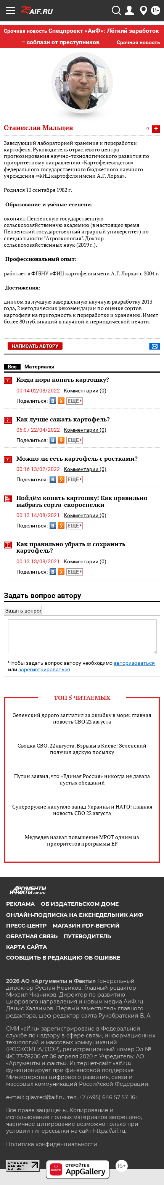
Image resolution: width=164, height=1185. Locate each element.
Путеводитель (87, 936)
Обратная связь (32, 936)
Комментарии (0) (85, 390)
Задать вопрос (23, 611)
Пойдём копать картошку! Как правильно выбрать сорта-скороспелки (82, 501)
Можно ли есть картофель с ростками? (77, 458)
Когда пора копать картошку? (62, 379)
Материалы (39, 366)
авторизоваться (134, 663)
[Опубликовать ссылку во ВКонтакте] (53, 400)
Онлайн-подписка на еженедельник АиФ (74, 915)
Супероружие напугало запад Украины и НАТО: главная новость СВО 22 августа (82, 809)
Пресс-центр (26, 925)
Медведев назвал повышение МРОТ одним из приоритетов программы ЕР (82, 840)
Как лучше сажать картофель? (63, 419)
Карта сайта (26, 947)
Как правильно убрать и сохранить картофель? (70, 547)
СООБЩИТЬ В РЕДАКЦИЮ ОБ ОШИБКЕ (63, 957)
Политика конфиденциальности (51, 1144)
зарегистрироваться (44, 669)
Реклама (20, 903)
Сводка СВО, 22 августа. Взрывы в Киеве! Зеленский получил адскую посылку (82, 748)
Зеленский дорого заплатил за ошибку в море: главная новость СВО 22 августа (82, 718)
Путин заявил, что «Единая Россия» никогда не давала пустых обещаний (82, 779)
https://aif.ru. (109, 1130)
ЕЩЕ (74, 401)
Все (12, 366)
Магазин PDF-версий (86, 925)
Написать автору (35, 346)
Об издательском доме (80, 903)
